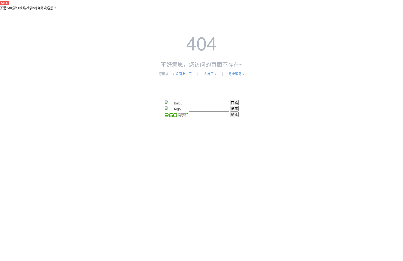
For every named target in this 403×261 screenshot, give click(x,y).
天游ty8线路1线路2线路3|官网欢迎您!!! (28, 7)
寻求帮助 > (236, 73)
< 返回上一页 (182, 73)
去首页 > (210, 73)
